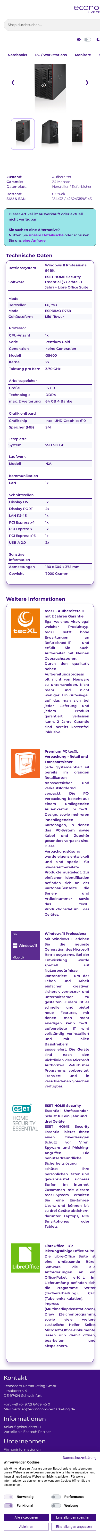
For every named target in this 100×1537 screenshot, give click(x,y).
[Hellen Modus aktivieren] (79, 39)
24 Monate (61, 182)
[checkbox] (8, 1497)
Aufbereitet (61, 177)
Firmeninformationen (22, 1449)
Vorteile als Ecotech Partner (27, 1432)
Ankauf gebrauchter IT (22, 1427)
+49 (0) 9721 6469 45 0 (31, 1404)
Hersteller (60, 186)
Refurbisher (82, 186)
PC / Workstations (51, 55)
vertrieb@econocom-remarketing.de (43, 1409)
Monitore (83, 55)
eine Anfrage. (35, 240)
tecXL (50, 611)
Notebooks (17, 55)
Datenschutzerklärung (79, 1458)
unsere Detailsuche (46, 235)
